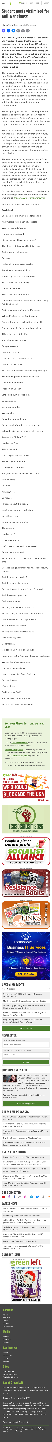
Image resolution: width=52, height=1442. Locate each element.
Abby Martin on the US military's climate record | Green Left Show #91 (24, 1125)
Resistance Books (11, 1374)
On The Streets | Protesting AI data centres (22, 1138)
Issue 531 (23, 25)
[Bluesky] (13, 30)
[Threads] (43, 1196)
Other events (26, 1028)
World (5, 1320)
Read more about (15, 1422)
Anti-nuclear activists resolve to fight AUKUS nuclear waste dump (23, 1240)
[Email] (23, 30)
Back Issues (8, 1326)
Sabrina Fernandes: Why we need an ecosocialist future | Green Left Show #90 (24, 1143)
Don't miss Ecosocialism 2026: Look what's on (23, 1157)
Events (6, 1361)
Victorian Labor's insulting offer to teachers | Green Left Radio (25, 1132)
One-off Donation (19, 742)
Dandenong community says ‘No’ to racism (21, 1208)
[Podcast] (9, 1196)
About (5, 1352)
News (5, 1315)
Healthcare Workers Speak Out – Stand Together (24, 1012)
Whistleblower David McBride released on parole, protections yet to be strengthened (25, 1214)
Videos (6, 1342)
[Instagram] (25, 1196)
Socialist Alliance (10, 1377)
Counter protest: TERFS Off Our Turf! (19, 994)
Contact (6, 1358)
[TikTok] (20, 1196)
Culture (33, 25)
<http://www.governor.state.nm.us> (30, 197)
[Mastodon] (3, 30)
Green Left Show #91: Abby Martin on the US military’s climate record (23, 1228)
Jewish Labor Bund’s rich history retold (20, 1234)
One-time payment (20, 755)
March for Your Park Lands (14, 1001)
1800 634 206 (26, 762)
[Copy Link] (28, 30)
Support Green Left (14, 1070)
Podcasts (7, 1339)
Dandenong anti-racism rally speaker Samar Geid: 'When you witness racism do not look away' (24, 1163)
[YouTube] (3, 1196)
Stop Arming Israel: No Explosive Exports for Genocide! (22, 1021)
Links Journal (8, 1371)
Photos (6, 1336)
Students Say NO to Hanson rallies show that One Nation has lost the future (25, 1177)
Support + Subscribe (30, 3)
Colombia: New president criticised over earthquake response (25, 1247)
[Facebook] (8, 30)
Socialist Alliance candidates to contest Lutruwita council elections (24, 1221)
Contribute (7, 1355)
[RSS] (49, 1196)
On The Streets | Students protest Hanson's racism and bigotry (25, 1118)
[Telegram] (31, 1196)
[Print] (18, 30)
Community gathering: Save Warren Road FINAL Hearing (24, 1006)
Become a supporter (14, 749)
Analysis (6, 1317)
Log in (46, 3)
